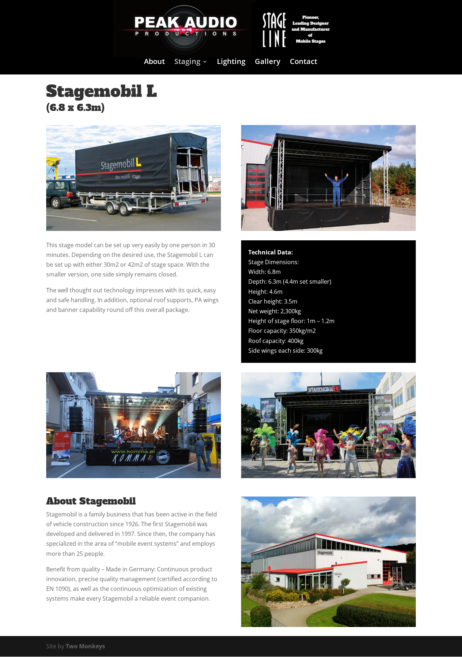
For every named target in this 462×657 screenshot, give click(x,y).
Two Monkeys (85, 646)
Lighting (231, 62)
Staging (187, 62)
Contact (303, 62)
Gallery (267, 62)
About (154, 62)
